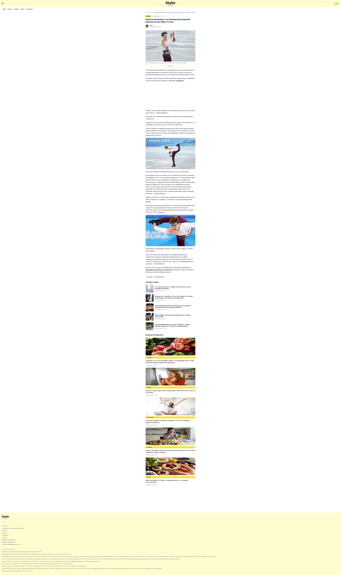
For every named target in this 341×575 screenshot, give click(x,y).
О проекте (5, 526)
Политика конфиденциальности (11, 544)
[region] (170, 95)
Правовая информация (8, 542)
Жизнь (152, 12)
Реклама (4, 537)
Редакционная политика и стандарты (13, 528)
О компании (5, 535)
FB (3, 522)
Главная (147, 12)
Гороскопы (29, 9)
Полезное (16, 9)
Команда (4, 533)
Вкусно (23, 9)
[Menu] (3, 3)
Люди (4, 9)
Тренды (9, 9)
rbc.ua (336, 3)
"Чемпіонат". (180, 81)
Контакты (5, 530)
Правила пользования (8, 539)
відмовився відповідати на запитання (159, 270)
